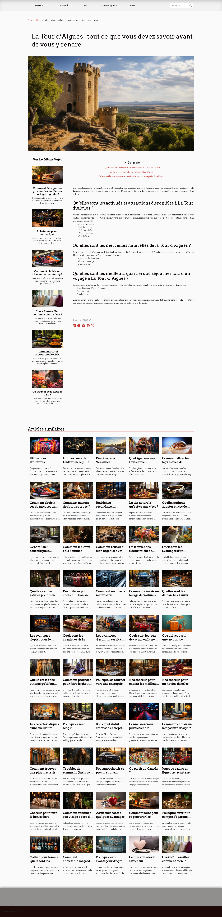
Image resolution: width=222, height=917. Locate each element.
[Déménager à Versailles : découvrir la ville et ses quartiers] (111, 445)
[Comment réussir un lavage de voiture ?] (144, 578)
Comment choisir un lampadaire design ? (177, 726)
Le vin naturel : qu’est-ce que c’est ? (143, 504)
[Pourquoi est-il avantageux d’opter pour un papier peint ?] (111, 844)
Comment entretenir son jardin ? (78, 861)
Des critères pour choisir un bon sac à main (77, 595)
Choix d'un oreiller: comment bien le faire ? (47, 313)
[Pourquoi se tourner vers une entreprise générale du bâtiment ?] (111, 667)
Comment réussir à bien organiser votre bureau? (111, 550)
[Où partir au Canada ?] (144, 756)
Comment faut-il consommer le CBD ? (47, 353)
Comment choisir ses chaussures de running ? (47, 273)
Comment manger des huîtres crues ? (76, 504)
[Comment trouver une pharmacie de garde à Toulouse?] (45, 756)
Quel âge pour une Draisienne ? (142, 460)
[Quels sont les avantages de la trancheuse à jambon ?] (78, 623)
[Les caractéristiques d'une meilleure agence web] (45, 711)
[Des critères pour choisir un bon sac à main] (78, 578)
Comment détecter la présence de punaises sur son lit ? (177, 462)
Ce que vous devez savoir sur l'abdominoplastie (142, 861)
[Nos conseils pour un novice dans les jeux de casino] (177, 667)
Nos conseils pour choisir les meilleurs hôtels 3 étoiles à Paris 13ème (144, 685)
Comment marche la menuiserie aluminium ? (110, 595)
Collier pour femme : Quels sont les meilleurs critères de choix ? (45, 863)
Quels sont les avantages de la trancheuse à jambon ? (78, 641)
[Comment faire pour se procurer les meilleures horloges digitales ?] (47, 175)
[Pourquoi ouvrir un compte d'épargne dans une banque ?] (177, 800)
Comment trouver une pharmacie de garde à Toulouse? (43, 772)
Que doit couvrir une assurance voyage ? (174, 639)
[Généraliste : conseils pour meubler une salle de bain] (45, 534)
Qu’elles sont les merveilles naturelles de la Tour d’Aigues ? (132, 172)
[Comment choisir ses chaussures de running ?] (47, 258)
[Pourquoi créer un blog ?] (78, 711)
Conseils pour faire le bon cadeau (43, 815)
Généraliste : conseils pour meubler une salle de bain (45, 552)
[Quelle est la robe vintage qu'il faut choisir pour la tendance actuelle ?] (45, 667)
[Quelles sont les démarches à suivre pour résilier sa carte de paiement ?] (177, 578)
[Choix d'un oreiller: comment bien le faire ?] (47, 299)
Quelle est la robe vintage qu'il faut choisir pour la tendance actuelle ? (43, 685)
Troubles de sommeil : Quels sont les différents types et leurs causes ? (78, 774)
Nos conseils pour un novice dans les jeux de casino (175, 683)
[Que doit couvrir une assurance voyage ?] (177, 623)
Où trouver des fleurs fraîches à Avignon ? (140, 550)
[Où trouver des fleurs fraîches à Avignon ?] (144, 534)
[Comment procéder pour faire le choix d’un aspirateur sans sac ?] (78, 667)
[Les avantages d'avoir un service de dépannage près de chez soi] (111, 623)
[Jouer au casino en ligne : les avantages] (177, 756)
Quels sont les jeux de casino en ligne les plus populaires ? (143, 639)
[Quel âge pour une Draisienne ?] (144, 445)
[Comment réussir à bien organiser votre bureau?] (111, 534)
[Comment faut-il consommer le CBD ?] (47, 339)
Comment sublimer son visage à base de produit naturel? (77, 816)
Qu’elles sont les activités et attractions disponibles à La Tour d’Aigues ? (132, 167)
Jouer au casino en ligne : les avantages (176, 770)
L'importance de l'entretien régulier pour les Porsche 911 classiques (77, 464)
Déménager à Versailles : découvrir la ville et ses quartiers (110, 464)
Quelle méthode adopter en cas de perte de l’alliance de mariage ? (177, 508)
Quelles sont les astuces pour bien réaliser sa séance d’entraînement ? (42, 597)
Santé (86, 5)
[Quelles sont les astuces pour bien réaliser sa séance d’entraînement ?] (45, 578)
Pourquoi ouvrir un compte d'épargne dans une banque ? (176, 816)
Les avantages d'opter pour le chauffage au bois (42, 639)
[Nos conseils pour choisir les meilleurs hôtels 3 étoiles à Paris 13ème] (144, 667)
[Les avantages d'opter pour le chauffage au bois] (45, 623)
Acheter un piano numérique (47, 233)
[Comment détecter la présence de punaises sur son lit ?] (177, 445)
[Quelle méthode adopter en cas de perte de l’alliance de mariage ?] (177, 490)
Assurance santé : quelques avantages (110, 815)
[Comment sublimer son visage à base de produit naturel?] (78, 800)
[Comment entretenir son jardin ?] (78, 844)
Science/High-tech (109, 5)
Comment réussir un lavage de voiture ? (144, 593)
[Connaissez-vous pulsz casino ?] (144, 711)
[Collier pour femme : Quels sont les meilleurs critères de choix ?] (45, 844)
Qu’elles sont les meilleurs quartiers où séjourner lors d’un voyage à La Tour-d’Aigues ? (132, 176)
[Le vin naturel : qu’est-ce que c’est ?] (144, 490)
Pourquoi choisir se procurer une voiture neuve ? (110, 772)
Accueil (30, 20)
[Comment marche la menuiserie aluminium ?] (111, 578)
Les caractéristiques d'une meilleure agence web (44, 728)
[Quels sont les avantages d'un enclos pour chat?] (177, 534)
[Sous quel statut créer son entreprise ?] (111, 711)
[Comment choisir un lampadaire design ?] (177, 711)
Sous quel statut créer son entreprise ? (110, 728)
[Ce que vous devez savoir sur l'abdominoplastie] (144, 844)
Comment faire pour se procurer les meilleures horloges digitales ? (47, 191)
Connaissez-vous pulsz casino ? (141, 726)
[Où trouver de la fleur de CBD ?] (47, 379)
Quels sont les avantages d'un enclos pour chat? (174, 550)
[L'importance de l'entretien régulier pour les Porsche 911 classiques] (78, 445)
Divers (132, 5)
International (63, 5)
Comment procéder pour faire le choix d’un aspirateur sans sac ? (77, 685)
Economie (39, 5)
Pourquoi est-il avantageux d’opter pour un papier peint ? (110, 863)
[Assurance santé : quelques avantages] (111, 800)
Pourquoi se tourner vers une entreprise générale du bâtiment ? (110, 685)
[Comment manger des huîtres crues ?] (78, 490)
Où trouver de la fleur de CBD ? (47, 393)
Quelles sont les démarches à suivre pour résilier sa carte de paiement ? (177, 597)
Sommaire (134, 162)
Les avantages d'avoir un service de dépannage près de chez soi (111, 641)
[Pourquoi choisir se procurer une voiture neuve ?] (111, 756)
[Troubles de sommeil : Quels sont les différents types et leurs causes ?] (78, 756)
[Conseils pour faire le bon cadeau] (45, 800)
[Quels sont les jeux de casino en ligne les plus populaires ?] (144, 623)
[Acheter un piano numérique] (47, 218)
